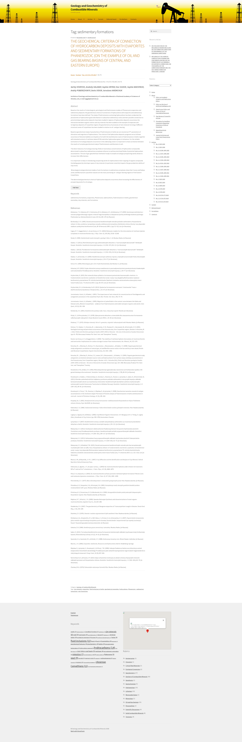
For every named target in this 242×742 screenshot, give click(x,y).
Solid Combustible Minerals (134, 713)
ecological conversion (84, 637)
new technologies (88, 654)
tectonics (79, 662)
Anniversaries (130, 658)
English (73, 613)
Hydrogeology (130, 688)
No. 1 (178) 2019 (160, 192)
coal (76, 635)
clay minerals (78, 589)
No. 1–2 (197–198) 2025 (162, 153)
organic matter (100, 654)
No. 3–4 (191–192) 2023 (162, 163)
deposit (100, 635)
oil (94, 654)
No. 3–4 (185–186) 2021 (162, 173)
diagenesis (107, 635)
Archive (90, 19)
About (80, 19)
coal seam (83, 635)
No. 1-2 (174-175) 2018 (162, 198)
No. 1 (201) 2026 (160, 147)
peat (74, 657)
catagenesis (102, 631)
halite (102, 644)
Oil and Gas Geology (132, 702)
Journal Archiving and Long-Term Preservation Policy (163, 137)
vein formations (83, 591)
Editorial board (111, 19)
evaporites (86, 589)
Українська (74, 615)
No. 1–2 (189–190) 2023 (162, 166)
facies (114, 637)
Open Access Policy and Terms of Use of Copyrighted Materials (163, 111)
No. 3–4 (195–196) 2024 (162, 157)
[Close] (163, 620)
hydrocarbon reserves (87, 648)
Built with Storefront (78, 731)
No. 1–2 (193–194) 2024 (162, 160)
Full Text (76, 187)
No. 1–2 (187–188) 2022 (162, 169)
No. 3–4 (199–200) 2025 (162, 150)
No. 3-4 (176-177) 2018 (162, 195)
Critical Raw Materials (133, 666)
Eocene (94, 637)
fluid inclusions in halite (97, 589)
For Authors (123, 19)
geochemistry (92, 644)
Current (100, 19)
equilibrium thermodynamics (104, 637)
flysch (98, 641)
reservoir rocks (90, 658)
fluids (93, 641)
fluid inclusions (81, 640)
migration (78, 654)
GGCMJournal (92, 37)
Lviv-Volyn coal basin (86, 651)
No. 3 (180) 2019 (160, 185)
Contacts (134, 19)
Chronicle (129, 662)
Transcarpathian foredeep (89, 662)
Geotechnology (131, 684)
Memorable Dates (131, 695)
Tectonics (129, 717)
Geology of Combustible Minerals (86, 587)
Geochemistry (130, 673)
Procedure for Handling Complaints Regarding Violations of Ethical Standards (163, 124)
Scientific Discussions (132, 709)
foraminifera (106, 641)
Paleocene (109, 654)
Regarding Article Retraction (161, 131)
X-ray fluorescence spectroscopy (95, 666)
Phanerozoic (132, 589)
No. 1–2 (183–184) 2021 (162, 176)
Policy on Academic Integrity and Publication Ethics (163, 99)
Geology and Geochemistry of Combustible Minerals (89, 7)
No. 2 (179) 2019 (160, 189)
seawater (97, 658)
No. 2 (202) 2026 (160, 144)
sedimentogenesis (106, 658)
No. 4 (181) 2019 (160, 182)
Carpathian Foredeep (92, 632)
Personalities (130, 706)
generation (115, 641)
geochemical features (79, 644)
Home (73, 19)
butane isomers (81, 631)
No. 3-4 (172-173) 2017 (89, 75)
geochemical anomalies (112, 589)
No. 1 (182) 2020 (160, 179)
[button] (147, 631)
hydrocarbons (123, 589)
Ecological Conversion (133, 669)
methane (99, 651)
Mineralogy (129, 698)
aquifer (73, 632)
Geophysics (129, 680)
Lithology (129, 691)
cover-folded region (92, 635)
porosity (81, 658)
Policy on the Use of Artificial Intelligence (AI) (163, 105)
